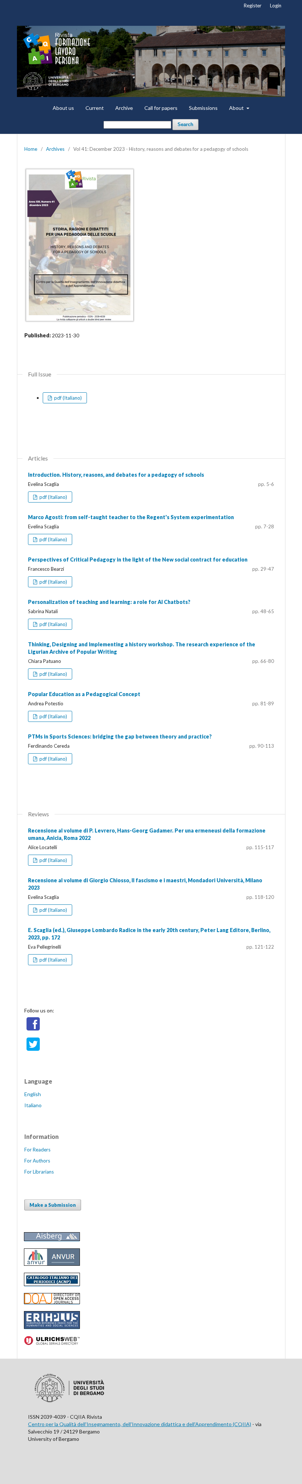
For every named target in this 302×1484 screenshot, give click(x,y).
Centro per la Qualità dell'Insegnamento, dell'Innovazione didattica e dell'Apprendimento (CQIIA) (139, 1424)
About (237, 108)
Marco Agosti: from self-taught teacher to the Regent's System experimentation (131, 517)
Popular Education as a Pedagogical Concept (84, 694)
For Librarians (39, 1172)
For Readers (37, 1150)
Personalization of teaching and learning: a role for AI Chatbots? (109, 602)
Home (30, 149)
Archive (124, 108)
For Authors (37, 1161)
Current (94, 108)
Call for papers (161, 108)
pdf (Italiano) (67, 398)
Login (275, 5)
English (32, 1094)
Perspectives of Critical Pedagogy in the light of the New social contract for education (137, 559)
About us (63, 108)
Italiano (33, 1105)
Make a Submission (52, 1205)
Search (185, 124)
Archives (55, 149)
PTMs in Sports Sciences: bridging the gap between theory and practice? (120, 736)
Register (252, 5)
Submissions (203, 108)
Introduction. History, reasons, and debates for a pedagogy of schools (116, 475)
